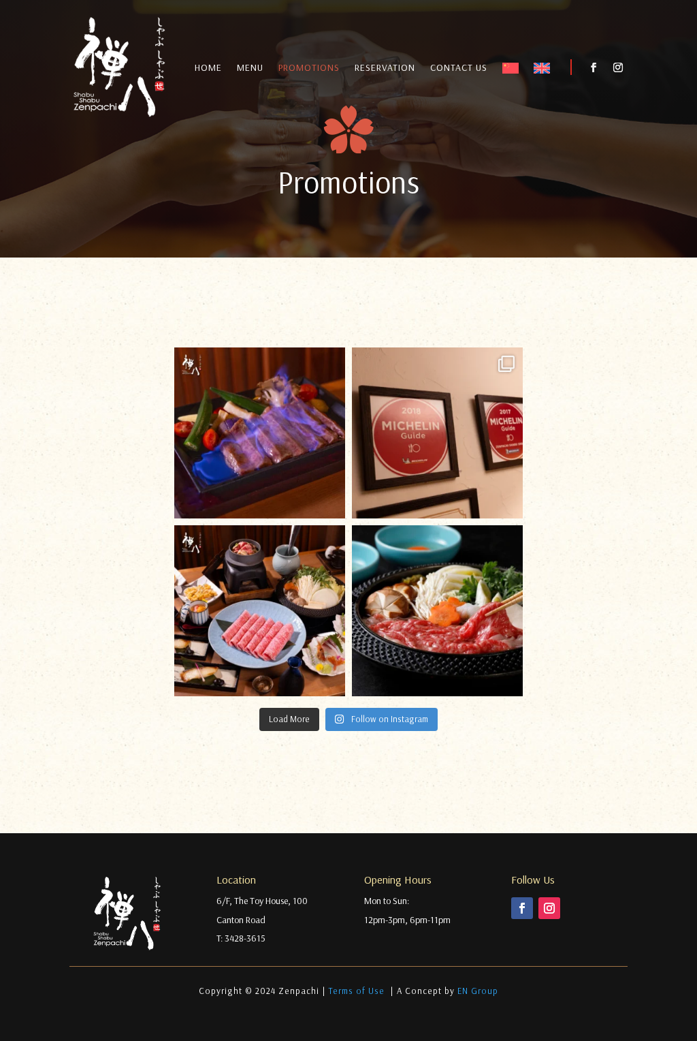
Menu (250, 68)
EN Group (477, 990)
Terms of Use (358, 990)
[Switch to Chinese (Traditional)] (510, 71)
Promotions (309, 68)
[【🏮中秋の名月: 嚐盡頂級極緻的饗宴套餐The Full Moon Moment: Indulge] (259, 610)
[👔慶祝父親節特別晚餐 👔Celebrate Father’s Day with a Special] (437, 610)
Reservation (385, 68)
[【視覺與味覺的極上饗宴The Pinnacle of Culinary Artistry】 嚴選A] (259, 432)
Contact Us (458, 68)
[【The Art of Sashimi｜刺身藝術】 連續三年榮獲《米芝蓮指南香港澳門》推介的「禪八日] (437, 432)
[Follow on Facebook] (593, 67)
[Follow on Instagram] (618, 67)
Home (208, 68)
